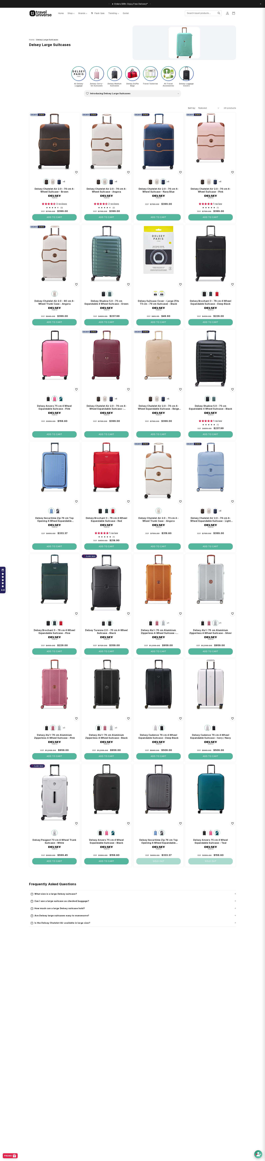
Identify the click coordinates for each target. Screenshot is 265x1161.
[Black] (103, 294)
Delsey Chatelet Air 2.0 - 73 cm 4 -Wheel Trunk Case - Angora (158, 519)
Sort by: (192, 108)
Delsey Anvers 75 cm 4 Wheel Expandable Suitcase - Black (106, 841)
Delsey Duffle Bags (132, 85)
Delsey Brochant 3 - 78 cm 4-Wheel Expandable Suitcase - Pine (54, 631)
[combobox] (203, 13)
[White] (54, 833)
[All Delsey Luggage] (78, 73)
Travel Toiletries (150, 84)
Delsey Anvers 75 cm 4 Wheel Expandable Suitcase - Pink (54, 407)
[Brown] (46, 182)
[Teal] (61, 399)
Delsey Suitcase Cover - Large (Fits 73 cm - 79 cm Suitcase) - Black (158, 302)
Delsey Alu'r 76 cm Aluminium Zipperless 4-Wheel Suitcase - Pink (54, 736)
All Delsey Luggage (78, 85)
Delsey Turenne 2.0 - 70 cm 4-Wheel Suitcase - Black (106, 631)
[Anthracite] (58, 511)
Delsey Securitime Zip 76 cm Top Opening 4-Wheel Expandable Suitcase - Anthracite (158, 841)
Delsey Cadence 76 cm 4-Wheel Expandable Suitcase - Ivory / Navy (210, 736)
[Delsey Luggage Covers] (186, 73)
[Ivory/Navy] (155, 728)
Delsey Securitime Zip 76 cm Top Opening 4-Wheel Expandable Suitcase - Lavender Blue (54, 519)
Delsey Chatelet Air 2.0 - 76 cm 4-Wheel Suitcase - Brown (54, 190)
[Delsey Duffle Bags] (132, 73)
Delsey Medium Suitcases (115, 85)
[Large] (162, 294)
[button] (132, 93)
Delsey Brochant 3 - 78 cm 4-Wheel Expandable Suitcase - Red (106, 519)
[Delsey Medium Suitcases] (114, 73)
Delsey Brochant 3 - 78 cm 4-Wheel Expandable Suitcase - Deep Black (210, 302)
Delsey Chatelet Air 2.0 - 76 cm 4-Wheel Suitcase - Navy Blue (158, 190)
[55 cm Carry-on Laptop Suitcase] (103, 623)
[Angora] (53, 182)
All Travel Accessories (168, 85)
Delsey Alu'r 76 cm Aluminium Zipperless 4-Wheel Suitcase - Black (106, 736)
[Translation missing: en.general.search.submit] (219, 13)
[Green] (110, 294)
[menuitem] (61, 13)
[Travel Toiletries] (150, 73)
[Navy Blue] (59, 182)
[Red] (217, 294)
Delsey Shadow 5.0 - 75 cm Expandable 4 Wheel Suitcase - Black (210, 407)
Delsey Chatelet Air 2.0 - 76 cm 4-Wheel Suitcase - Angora (106, 190)
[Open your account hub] (258, 1154)
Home (31, 40)
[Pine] (211, 294)
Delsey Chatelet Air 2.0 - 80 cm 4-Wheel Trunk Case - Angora (54, 302)
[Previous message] (107, 3)
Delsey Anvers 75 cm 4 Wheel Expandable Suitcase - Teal (210, 841)
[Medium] (155, 294)
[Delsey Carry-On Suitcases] (96, 73)
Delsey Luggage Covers (186, 85)
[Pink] (54, 399)
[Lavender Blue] (51, 511)
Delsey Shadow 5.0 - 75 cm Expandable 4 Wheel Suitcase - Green (106, 302)
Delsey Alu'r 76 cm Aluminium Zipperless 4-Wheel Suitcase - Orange (158, 631)
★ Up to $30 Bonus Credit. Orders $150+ (130, 4)
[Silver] (163, 623)
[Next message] (152, 3)
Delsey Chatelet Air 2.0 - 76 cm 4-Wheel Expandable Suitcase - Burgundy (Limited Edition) (106, 407)
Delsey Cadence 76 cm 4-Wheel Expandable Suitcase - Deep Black (158, 736)
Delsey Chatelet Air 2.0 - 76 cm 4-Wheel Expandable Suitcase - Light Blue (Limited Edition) (210, 519)
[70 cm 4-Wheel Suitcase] (110, 623)
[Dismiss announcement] (260, 4)
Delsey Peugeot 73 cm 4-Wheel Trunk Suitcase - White (54, 841)
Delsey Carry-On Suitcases (96, 85)
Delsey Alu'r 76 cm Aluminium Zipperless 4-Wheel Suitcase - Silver (210, 631)
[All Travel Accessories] (168, 73)
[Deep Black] (204, 294)
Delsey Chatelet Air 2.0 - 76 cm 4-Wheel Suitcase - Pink (210, 190)
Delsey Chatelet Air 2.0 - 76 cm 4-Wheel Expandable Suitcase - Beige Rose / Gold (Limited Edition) (158, 407)
